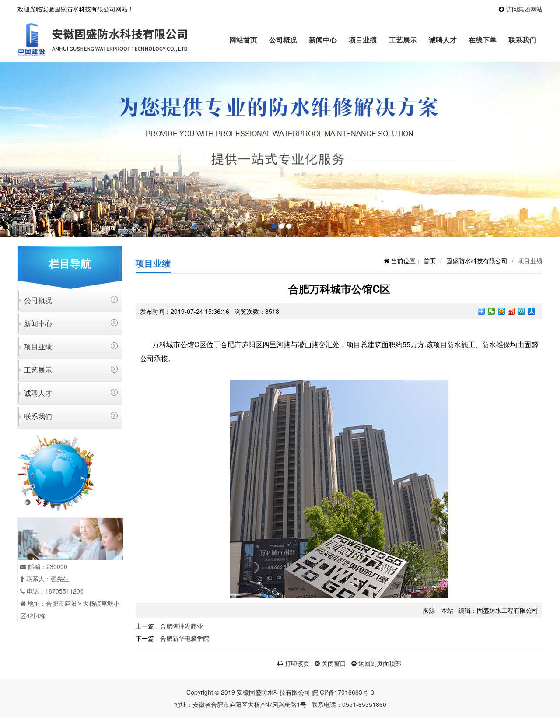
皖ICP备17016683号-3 (343, 692)
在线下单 (483, 40)
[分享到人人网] (532, 311)
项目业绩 (363, 40)
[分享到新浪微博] (511, 311)
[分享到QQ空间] (501, 311)
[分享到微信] (491, 311)
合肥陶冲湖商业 (181, 626)
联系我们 (522, 40)
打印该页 (296, 663)
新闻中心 (323, 40)
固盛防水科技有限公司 (477, 260)
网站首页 (243, 40)
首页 (430, 260)
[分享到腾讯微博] (521, 311)
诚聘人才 (443, 40)
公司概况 (283, 40)
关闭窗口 (333, 663)
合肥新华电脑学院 (184, 638)
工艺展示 (403, 40)
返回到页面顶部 (379, 663)
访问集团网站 (524, 8)
